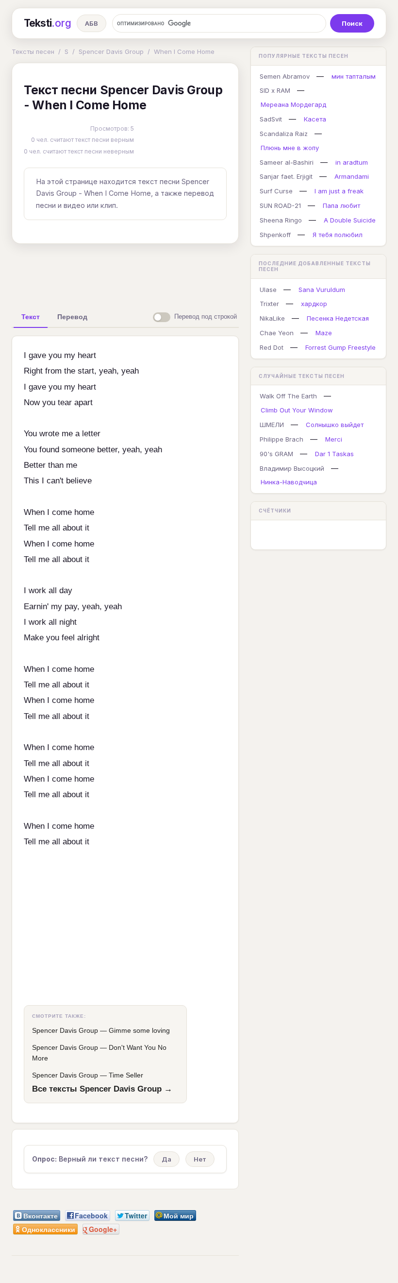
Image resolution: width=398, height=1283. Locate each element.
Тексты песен (33, 51)
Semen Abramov (285, 76)
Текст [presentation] (30, 317)
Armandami (351, 176)
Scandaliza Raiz (284, 133)
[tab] (31, 317)
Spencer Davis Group (111, 51)
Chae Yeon (277, 333)
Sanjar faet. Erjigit (286, 176)
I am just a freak (339, 191)
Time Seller (126, 1075)
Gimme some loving (139, 1030)
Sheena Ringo (281, 220)
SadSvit (271, 119)
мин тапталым (354, 76)
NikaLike (272, 318)
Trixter (269, 304)
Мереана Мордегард (293, 104)
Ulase (268, 289)
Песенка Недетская (338, 318)
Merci (333, 439)
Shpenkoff (275, 235)
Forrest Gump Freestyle (340, 347)
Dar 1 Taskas (334, 454)
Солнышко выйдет (335, 424)
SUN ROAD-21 (280, 205)
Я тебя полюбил (338, 235)
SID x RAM (275, 90)
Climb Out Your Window (297, 410)
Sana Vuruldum (321, 289)
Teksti (47, 23)
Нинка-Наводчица (289, 482)
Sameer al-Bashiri (287, 162)
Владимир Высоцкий (292, 468)
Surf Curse (276, 191)
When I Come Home (184, 51)
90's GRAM (276, 454)
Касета (315, 119)
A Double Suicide (350, 220)
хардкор (314, 304)
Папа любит (341, 205)
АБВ (91, 23)
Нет (200, 1159)
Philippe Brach (281, 439)
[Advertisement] (164, 273)
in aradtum (351, 162)
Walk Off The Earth (288, 396)
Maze (323, 333)
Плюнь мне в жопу (290, 148)
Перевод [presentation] (72, 317)
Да (166, 1159)
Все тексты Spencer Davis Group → (102, 1088)
